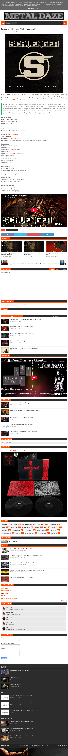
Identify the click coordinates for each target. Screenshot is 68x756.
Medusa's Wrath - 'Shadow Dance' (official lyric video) (23, 431)
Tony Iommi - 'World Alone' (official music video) (17, 451)
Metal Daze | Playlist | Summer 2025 (19, 670)
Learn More (31, 8)
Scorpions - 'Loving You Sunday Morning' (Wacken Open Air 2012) (27, 570)
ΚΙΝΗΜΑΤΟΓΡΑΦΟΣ (6, 533)
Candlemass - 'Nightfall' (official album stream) (21, 721)
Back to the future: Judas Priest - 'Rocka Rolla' (21, 728)
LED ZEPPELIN (55, 527)
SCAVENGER (14, 230)
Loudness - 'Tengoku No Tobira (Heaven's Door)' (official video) (26, 555)
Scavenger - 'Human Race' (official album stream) (32, 253)
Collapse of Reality (18, 100)
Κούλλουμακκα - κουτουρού (10, 598)
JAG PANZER (53, 530)
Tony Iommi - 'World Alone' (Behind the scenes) (22, 341)
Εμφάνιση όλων (64, 600)
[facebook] (58, 746)
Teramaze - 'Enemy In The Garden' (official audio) (22, 703)
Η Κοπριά (5, 595)
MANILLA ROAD (16, 530)
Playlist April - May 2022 (16, 684)
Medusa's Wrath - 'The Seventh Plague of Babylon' (23, 403)
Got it (39, 8)
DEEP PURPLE (17, 524)
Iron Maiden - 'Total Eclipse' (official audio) (21, 548)
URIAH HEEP (5, 530)
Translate (30, 305)
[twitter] (60, 746)
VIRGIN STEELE (42, 533)
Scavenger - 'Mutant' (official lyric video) (54, 253)
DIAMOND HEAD (26, 527)
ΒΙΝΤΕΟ (8, 230)
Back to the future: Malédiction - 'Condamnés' (21, 577)
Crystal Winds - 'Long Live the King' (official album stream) (25, 410)
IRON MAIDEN (28, 524)
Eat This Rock (7, 590)
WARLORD (37, 527)
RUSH (45, 527)
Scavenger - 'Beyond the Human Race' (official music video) (11, 253)
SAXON (3, 527)
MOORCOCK (54, 533)
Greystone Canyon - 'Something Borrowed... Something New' (25, 319)
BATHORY (18, 533)
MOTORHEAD (5, 524)
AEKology (5, 588)
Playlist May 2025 (14, 677)
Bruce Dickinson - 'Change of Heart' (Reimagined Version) (24, 348)
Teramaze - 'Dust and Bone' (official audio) (21, 695)
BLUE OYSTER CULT (29, 533)
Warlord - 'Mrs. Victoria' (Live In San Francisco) (22, 333)
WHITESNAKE (53, 524)
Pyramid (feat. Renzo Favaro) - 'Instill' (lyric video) (22, 563)
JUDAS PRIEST (41, 524)
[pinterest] (64, 746)
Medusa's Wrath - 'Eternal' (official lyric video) (21, 417)
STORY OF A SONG (41, 530)
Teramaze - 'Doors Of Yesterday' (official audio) (22, 710)
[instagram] (66, 746)
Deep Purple (15, 153)
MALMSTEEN (14, 527)
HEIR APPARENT (28, 530)
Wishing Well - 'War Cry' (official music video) (21, 326)
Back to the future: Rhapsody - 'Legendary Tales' (22, 736)
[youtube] (62, 746)
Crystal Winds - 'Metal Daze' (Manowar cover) (21, 424)
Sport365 (5, 593)
